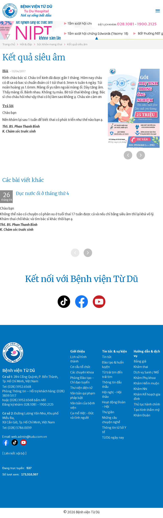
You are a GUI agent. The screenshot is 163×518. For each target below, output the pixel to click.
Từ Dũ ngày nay (113, 437)
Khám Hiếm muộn (146, 383)
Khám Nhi (140, 389)
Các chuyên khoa (82, 372)
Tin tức (107, 357)
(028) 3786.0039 (20, 428)
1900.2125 (147, 24)
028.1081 (125, 24)
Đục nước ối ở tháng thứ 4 (42, 193)
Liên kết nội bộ (14, 453)
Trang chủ (8, 44)
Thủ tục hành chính (147, 404)
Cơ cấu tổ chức (80, 367)
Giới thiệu (77, 351)
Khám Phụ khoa (145, 378)
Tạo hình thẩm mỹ (147, 410)
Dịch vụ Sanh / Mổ (146, 372)
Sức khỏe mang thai (49, 44)
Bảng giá (140, 361)
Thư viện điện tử (81, 388)
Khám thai (141, 367)
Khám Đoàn (142, 415)
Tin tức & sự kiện (114, 351)
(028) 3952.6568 (19, 387)
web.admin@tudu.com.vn (29, 437)
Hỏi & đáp (26, 44)
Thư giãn (108, 412)
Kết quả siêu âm (77, 44)
